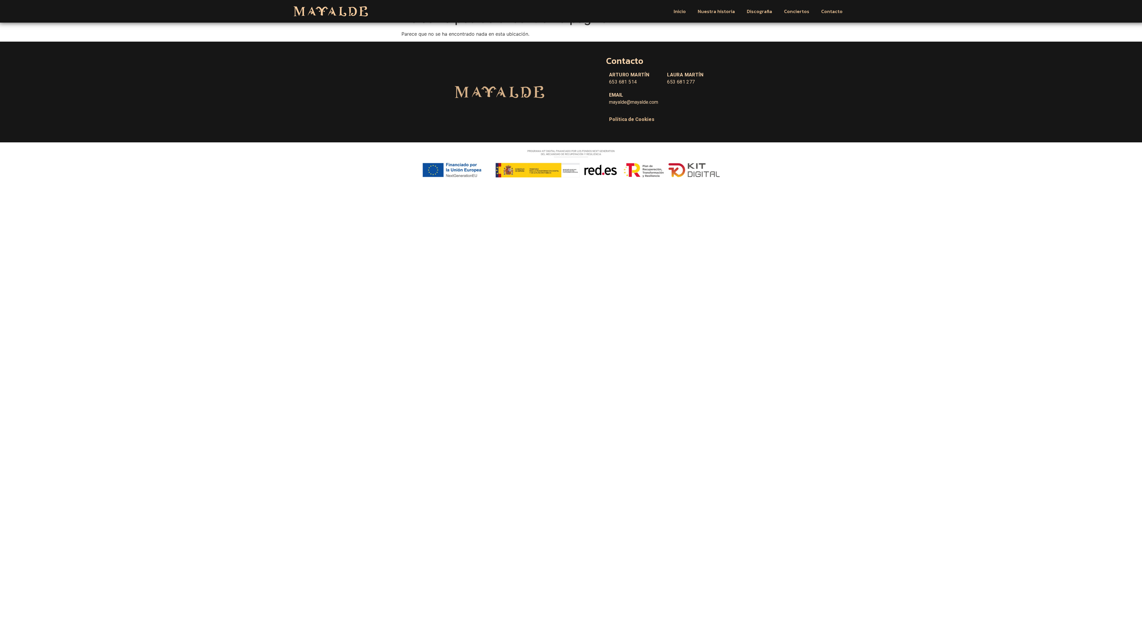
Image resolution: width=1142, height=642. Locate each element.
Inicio (680, 11)
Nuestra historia (716, 11)
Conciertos (796, 11)
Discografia (759, 11)
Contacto (832, 11)
